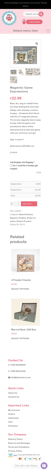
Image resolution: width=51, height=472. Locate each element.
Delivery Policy (15, 439)
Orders (11, 414)
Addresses (13, 418)
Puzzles (22, 218)
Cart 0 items (34, 22)
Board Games (26, 214)
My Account (14, 410)
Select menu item (25, 30)
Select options (20, 289)
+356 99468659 (18, 365)
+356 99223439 (18, 371)
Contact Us (13, 397)
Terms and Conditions (18, 447)
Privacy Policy (15, 451)
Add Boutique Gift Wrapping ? (22, 162)
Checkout (13, 426)
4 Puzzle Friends (21, 280)
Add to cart (27, 204)
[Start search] (40, 14)
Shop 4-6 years (24, 221)
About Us (12, 393)
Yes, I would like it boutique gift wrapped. (24, 167)
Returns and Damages (19, 443)
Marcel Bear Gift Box (23, 329)
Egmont (14, 218)
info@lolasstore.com (20, 377)
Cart (10, 422)
